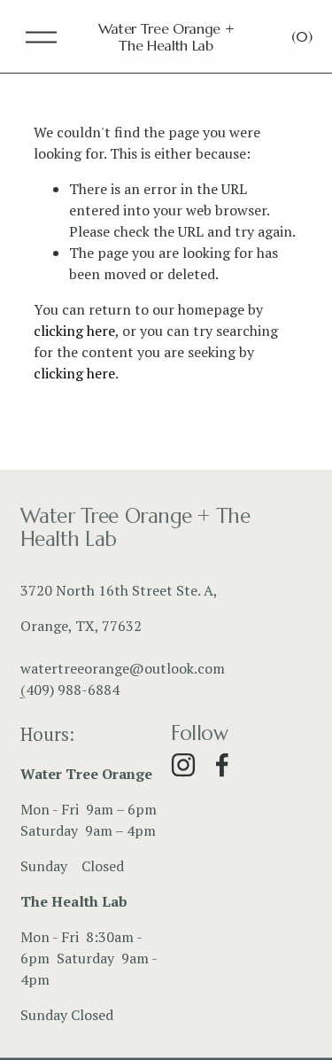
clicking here (74, 330)
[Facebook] (222, 764)
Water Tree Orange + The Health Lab (166, 36)
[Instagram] (183, 764)
